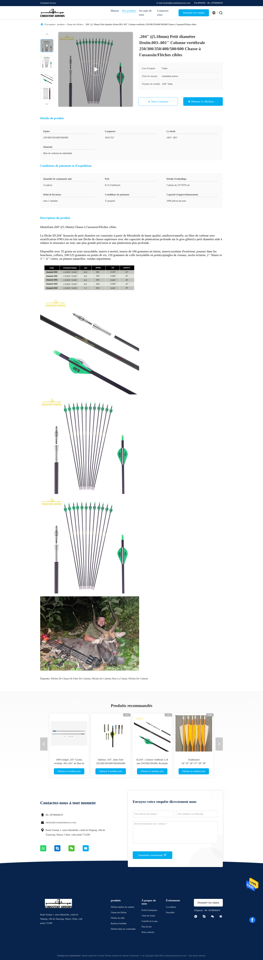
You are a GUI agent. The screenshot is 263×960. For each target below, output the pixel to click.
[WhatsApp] (47, 850)
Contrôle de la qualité (150, 921)
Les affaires (171, 907)
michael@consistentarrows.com (61, 822)
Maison (115, 10)
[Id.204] (152, 733)
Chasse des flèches (74, 24)
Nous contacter (159, 101)
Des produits (129, 10)
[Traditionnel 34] (193, 733)
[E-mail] (89, 850)
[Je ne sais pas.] (61, 850)
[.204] (95, 69)
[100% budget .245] (69, 733)
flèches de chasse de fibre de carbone (71, 678)
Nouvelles (170, 912)
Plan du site (147, 927)
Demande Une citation (194, 12)
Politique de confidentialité (69, 956)
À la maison (49, 24)
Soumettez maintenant (151, 855)
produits (60, 24)
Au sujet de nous (145, 12)
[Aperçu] (52, 12)
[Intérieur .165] (110, 733)
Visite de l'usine (148, 916)
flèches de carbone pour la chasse (109, 678)
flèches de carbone (138, 678)
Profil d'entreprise (149, 910)
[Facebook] (252, 919)
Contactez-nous (163, 12)
